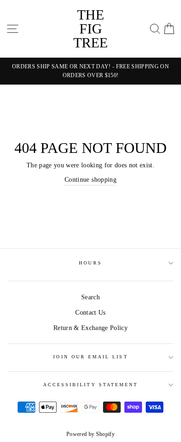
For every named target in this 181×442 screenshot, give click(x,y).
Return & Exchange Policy (90, 327)
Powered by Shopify (90, 434)
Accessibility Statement (90, 384)
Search (90, 297)
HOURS (90, 262)
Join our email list (90, 356)
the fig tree (90, 28)
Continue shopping (90, 179)
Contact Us (90, 312)
